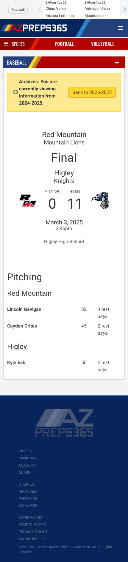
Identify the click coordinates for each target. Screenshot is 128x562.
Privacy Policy (33, 532)
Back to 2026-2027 (92, 92)
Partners (27, 498)
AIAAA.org (28, 505)
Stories (26, 484)
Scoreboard (30, 517)
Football (18, 9)
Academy (27, 465)
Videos (25, 451)
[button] (124, 9)
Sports (18, 43)
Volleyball (102, 43)
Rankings (27, 458)
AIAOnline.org (32, 539)
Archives (27, 491)
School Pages (32, 524)
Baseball (16, 62)
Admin (24, 472)
